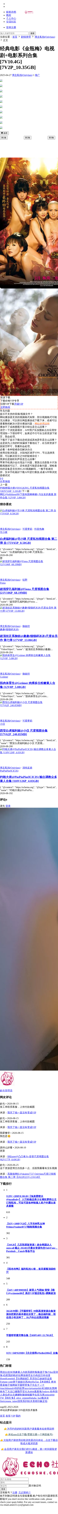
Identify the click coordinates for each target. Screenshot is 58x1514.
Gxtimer (4, 677)
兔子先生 (32, 1385)
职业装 (48, 1378)
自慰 (5, 1375)
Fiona (3, 583)
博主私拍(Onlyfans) (22, 75)
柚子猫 (8, 1385)
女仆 (32, 1375)
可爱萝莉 (27, 529)
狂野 (24, 579)
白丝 (7, 1372)
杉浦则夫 (47, 1388)
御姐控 (26, 626)
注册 (14, 1492)
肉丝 (37, 1375)
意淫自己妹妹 (37, 1378)
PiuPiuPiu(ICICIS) (9, 770)
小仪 (2, 724)
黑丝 (2, 1372)
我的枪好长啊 (15, 1375)
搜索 (32, 33)
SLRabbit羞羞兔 (33, 1391)
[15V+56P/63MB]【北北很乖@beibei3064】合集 (32, 1353)
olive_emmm (22, 1398)
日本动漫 (45, 1375)
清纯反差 (27, 767)
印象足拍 (42, 1401)
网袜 (14, 1385)
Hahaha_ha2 (35, 1398)
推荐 (5, 133)
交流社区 (11, 21)
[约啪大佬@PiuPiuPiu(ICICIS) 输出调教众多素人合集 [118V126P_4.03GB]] (29, 752)
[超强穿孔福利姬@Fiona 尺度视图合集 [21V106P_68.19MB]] (29, 564)
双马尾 (41, 1394)
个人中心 (11, 18)
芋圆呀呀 (22, 1385)
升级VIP (18, 404)
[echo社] (29, 12)
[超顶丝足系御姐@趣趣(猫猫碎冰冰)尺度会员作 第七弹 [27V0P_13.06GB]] (29, 611)
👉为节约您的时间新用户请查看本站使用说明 (29, 1428)
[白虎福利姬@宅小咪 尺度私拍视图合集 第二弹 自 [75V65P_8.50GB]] (29, 513)
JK (11, 1372)
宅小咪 (3, 532)
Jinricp (3, 1401)
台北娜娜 (15, 1394)
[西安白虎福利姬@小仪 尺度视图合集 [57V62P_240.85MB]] (29, 705)
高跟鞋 (31, 1372)
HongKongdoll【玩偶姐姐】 (15, 1378)
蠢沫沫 (45, 1398)
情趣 (15, 1372)
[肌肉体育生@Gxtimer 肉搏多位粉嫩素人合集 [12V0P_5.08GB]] (29, 658)
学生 (34, 1394)
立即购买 (5, 407)
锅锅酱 (28, 1394)
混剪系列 (23, 1401)
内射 (25, 1372)
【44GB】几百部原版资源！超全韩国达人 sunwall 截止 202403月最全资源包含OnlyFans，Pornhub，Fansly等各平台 (32, 1247)
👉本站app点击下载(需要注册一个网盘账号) (29, 1434)
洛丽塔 (26, 1375)
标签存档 (11, 12)
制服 (22, 1394)
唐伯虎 (6, 1394)
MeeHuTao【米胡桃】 (39, 1381)
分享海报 (5, 481)
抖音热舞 (39, 529)
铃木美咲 (32, 1401)
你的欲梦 (19, 1388)
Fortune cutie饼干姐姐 (11, 1381)
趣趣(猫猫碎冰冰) (9, 629)
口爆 (14, 1391)
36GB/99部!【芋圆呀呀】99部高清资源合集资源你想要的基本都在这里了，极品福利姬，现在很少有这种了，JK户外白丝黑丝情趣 (31, 1314)
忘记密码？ (25, 1492)
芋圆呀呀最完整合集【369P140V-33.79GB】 (30, 1335)
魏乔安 (21, 1391)
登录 (8, 806)
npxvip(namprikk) (33, 1388)
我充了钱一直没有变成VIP (21, 1112)
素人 (20, 1372)
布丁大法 (7, 1391)
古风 (25, 1381)
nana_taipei (12, 1401)
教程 (8, 15)
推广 (37, 75)
